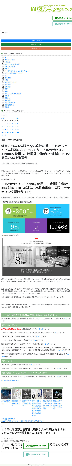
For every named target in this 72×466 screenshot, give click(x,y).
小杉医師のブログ (36, 48)
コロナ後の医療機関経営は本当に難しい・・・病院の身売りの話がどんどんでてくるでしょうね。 (47, 404)
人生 (6, 75)
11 (15, 126)
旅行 (6, 89)
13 (2, 129)
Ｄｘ (18, 421)
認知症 (7, 107)
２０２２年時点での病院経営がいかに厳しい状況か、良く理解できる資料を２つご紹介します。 (57, 404)
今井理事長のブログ (8, 419)
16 (10, 129)
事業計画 (24, 421)
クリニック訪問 (10, 66)
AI (15, 421)
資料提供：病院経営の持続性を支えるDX (5, 401)
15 (7, 129)
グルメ (7, 69)
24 (13, 132)
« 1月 (2, 118)
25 (15, 132)
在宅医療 (8, 84)
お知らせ (8, 62)
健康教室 (8, 78)
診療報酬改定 (9, 105)
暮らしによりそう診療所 (13, 93)
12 (18, 126)
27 (2, 135)
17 (12, 129)
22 (8, 132)
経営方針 (41, 421)
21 (5, 132)
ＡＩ (13, 421)
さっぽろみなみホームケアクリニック (17, 71)
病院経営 (30, 421)
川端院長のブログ (36, 44)
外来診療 (8, 87)
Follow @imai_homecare (10, 380)
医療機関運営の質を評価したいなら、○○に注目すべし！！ (26, 402)
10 (12, 126)
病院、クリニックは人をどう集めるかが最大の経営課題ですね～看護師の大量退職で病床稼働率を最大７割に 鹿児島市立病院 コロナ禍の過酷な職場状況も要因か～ (36, 407)
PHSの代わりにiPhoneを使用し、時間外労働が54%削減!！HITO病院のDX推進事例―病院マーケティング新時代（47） (35, 187)
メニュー (4, 33)
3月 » (17, 118)
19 (18, 129)
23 (10, 132)
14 (5, 129)
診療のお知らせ (10, 103)
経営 (35, 421)
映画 (6, 91)
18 (15, 129)
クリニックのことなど (12, 64)
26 (18, 132)
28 (5, 135)
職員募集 (8, 100)
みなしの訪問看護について (14, 73)
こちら (65, 319)
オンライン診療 (10, 60)
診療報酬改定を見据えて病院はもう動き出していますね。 (16, 402)
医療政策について (11, 82)
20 (2, 132)
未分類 (7, 96)
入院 (6, 80)
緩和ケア (8, 98)
